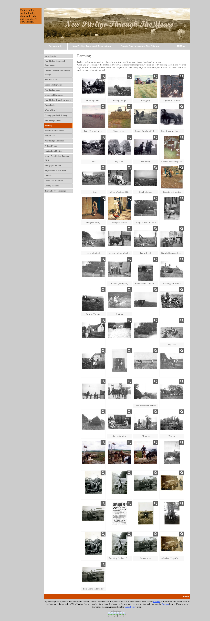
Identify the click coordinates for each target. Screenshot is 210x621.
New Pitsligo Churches (54, 141)
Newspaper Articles (53, 165)
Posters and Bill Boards (54, 130)
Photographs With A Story (56, 115)
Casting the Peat (52, 186)
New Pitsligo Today (53, 120)
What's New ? (51, 110)
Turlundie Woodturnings (55, 191)
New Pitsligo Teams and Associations (92, 46)
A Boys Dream (51, 146)
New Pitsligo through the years (58, 100)
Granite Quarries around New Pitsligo (140, 46)
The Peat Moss (51, 80)
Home (186, 596)
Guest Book (50, 105)
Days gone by (56, 46)
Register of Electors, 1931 (55, 170)
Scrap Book (50, 136)
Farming (48, 125)
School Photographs (53, 85)
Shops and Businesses (54, 95)
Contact (48, 175)
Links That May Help (54, 181)
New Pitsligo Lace (52, 90)
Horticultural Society (53, 151)
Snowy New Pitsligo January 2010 (57, 158)
